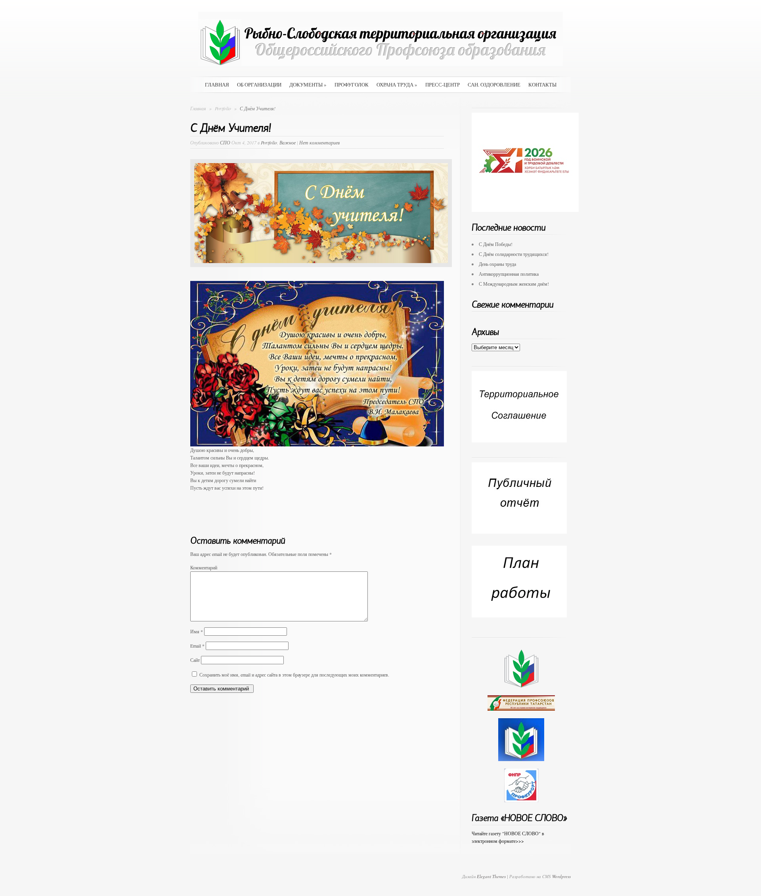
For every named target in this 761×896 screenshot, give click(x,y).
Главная (217, 84)
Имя (196, 631)
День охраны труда (497, 264)
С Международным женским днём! (514, 284)
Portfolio (223, 108)
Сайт (195, 660)
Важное (287, 142)
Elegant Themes (491, 876)
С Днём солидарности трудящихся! (514, 254)
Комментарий (203, 567)
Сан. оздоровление (494, 84)
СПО (225, 142)
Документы (308, 84)
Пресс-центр (442, 84)
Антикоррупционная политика (509, 274)
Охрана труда (397, 84)
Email (197, 645)
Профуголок (352, 84)
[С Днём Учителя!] (321, 273)
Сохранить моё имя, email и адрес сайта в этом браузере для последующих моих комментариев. (294, 674)
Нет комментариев (319, 142)
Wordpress (561, 876)
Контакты (542, 84)
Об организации (259, 84)
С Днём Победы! (495, 244)
